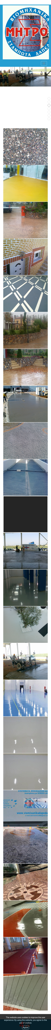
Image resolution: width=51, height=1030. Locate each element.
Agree (25, 1027)
